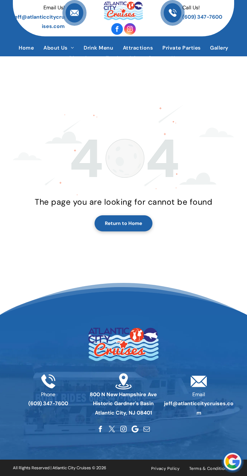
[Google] (135, 429)
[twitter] (112, 429)
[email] (146, 429)
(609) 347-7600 (202, 17)
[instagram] (130, 29)
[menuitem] (26, 48)
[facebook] (117, 29)
